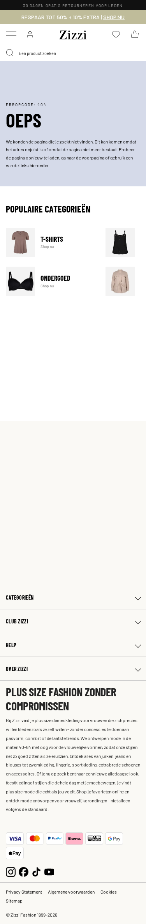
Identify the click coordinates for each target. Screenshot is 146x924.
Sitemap (14, 900)
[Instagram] (11, 871)
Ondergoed (51, 281)
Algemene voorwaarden (71, 892)
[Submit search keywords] (10, 53)
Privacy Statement (24, 892)
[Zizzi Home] (73, 33)
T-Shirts (51, 242)
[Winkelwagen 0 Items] (134, 34)
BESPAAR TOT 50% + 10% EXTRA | (73, 17)
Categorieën (19, 597)
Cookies (108, 892)
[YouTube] (49, 871)
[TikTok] (36, 871)
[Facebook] (23, 871)
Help (11, 645)
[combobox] (73, 53)
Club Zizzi (17, 621)
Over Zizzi (17, 669)
